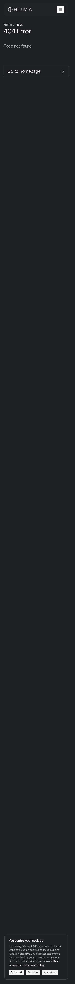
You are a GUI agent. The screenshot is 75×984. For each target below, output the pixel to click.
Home (8, 24)
